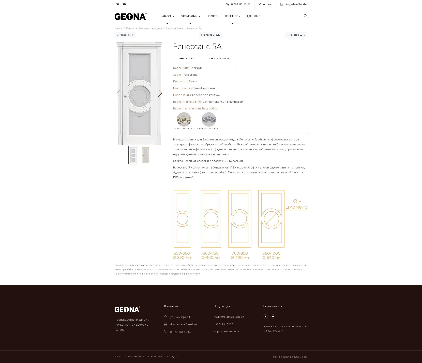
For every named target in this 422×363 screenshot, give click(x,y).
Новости (212, 16)
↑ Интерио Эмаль (210, 35)
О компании (189, 16)
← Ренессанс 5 (125, 35)
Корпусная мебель (226, 331)
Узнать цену (186, 59)
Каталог (166, 16)
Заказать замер (219, 59)
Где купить (254, 16)
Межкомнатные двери (228, 317)
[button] (160, 93)
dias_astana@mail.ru (295, 4)
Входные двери (224, 324)
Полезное (231, 16)
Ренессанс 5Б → (296, 35)
